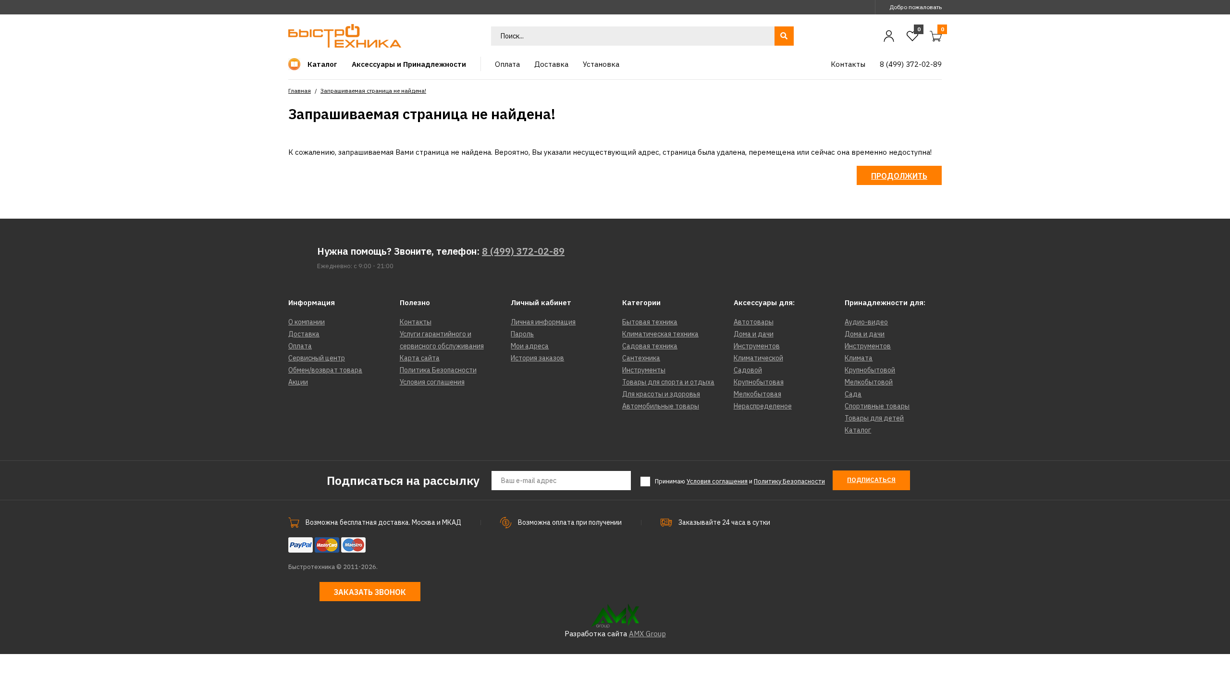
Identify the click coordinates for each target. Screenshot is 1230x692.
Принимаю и (740, 481)
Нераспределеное (763, 406)
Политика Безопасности (438, 370)
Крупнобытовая (759, 382)
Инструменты (643, 370)
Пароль (522, 334)
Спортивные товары (877, 406)
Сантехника (641, 358)
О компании (306, 322)
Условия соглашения (432, 382)
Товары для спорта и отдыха (668, 382)
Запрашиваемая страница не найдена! (373, 90)
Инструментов (757, 346)
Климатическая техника (660, 334)
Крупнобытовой (870, 370)
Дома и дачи (754, 334)
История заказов (537, 358)
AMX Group (647, 633)
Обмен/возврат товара (325, 370)
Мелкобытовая (757, 394)
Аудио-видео (866, 322)
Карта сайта (420, 358)
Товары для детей (874, 418)
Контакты (415, 322)
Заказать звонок (370, 592)
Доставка (304, 334)
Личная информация (543, 322)
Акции (298, 382)
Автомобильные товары (660, 406)
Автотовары (754, 322)
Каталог (858, 430)
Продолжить (899, 176)
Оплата (300, 346)
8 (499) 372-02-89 (523, 251)
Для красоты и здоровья (661, 394)
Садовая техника (649, 346)
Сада (853, 394)
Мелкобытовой (869, 382)
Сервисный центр (316, 358)
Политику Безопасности (789, 481)
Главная (299, 90)
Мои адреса (530, 346)
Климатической (758, 358)
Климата (859, 358)
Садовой (748, 370)
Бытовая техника (649, 322)
